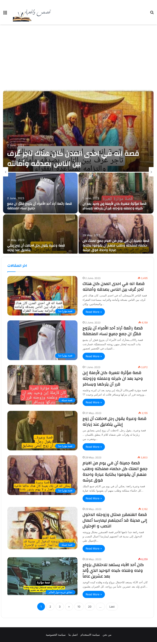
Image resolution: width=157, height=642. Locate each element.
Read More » (94, 311)
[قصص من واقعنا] (31, 12)
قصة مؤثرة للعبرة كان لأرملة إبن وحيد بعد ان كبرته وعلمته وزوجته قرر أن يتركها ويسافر (115, 206)
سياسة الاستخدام (90, 634)
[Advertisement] (78, 57)
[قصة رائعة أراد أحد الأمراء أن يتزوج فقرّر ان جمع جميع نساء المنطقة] (40, 193)
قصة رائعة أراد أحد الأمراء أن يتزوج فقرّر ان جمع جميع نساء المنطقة (39, 206)
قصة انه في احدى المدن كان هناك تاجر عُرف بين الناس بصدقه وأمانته (73, 158)
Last (112, 606)
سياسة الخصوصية (56, 634)
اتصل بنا (73, 634)
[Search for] (152, 13)
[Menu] (5, 13)
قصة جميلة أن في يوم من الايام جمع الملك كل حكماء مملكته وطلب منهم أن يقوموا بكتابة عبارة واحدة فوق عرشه (116, 245)
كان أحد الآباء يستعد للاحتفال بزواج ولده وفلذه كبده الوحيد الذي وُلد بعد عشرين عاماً (113, 570)
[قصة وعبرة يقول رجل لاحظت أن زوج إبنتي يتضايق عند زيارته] (40, 234)
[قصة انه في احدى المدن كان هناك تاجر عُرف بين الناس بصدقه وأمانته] (78, 131)
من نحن (107, 634)
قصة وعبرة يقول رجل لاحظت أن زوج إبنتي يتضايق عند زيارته (36, 247)
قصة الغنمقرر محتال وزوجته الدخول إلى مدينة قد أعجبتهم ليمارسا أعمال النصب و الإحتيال (115, 520)
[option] (78, 172)
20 (89, 606)
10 (78, 606)
